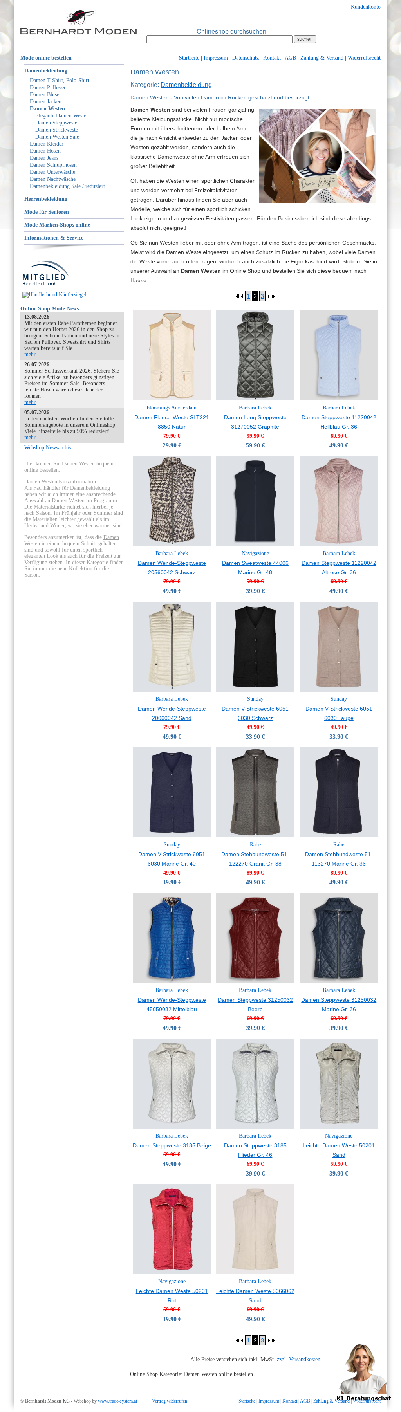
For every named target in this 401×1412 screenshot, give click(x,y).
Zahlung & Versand (321, 58)
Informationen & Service (53, 238)
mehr (30, 354)
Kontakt (272, 58)
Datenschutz (245, 58)
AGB (290, 58)
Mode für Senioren (46, 212)
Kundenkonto (366, 7)
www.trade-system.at (117, 1401)
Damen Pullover (48, 87)
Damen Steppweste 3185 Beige (172, 1145)
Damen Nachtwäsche (53, 179)
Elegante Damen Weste (60, 116)
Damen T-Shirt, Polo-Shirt (59, 80)
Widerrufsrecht (364, 58)
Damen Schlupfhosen (53, 165)
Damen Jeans (44, 158)
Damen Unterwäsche (52, 172)
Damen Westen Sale (57, 137)
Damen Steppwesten (57, 123)
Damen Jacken (45, 102)
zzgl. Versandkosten (298, 1359)
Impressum (216, 58)
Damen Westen (47, 109)
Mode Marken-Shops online (57, 225)
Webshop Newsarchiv (48, 448)
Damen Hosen (45, 151)
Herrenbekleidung (45, 199)
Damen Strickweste (56, 130)
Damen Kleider (46, 144)
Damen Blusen (46, 94)
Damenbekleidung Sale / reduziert (67, 186)
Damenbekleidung (45, 71)
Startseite (189, 58)
